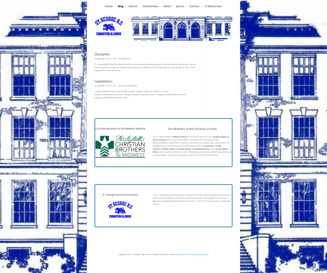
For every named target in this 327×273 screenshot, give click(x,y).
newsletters (104, 81)
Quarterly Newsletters (127, 85)
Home (109, 6)
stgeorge (100, 58)
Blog (120, 6)
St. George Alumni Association (120, 194)
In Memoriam (213, 6)
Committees (150, 6)
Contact (194, 6)
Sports (180, 6)
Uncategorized (124, 58)
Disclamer (102, 54)
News (167, 6)
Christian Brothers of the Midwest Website (120, 128)
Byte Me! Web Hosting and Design (194, 254)
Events (133, 6)
